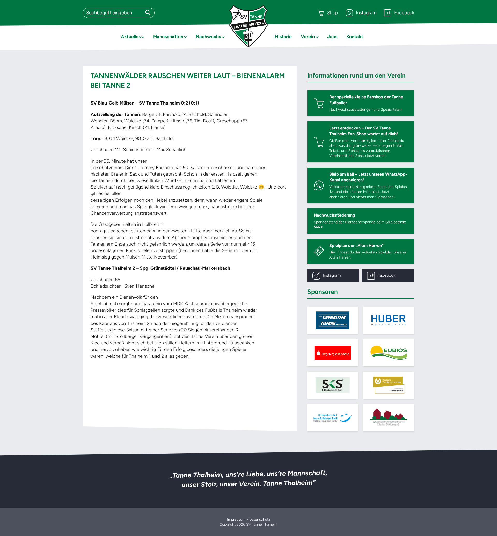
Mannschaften (168, 36)
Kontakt (354, 36)
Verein (308, 36)
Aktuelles (131, 36)
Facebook (404, 13)
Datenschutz (259, 519)
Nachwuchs (208, 36)
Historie (283, 36)
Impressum (236, 519)
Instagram (366, 13)
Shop (332, 13)
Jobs (332, 36)
